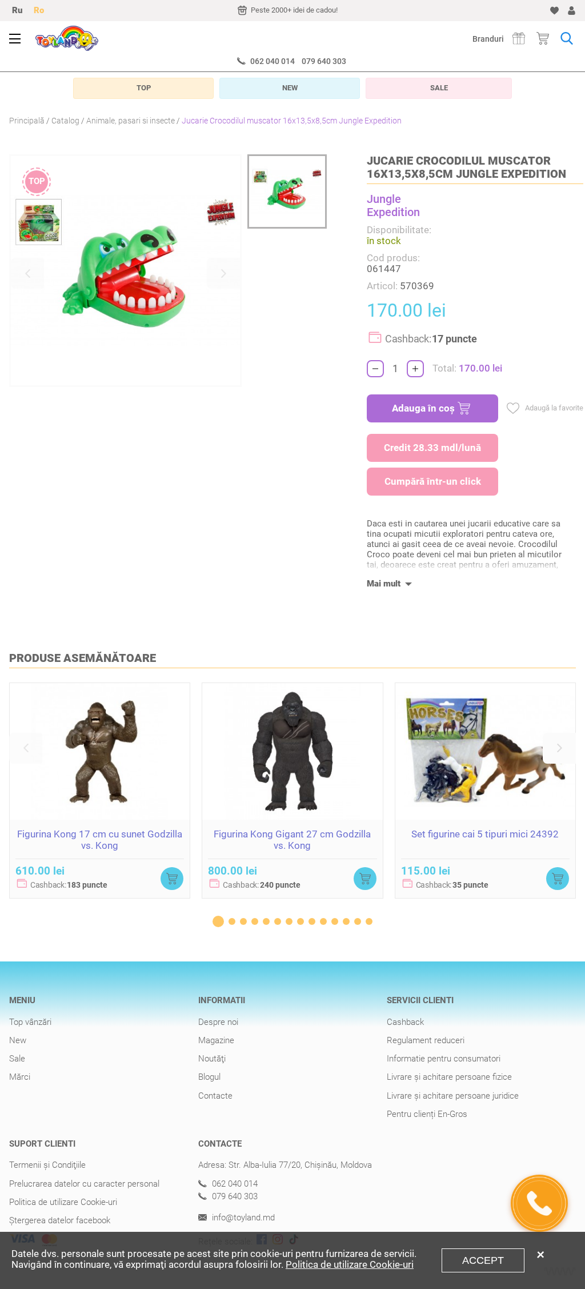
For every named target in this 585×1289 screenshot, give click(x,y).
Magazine (216, 1040)
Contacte (215, 1096)
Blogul (209, 1077)
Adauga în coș (423, 408)
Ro (39, 10)
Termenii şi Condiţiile (47, 1165)
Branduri (488, 38)
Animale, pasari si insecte (130, 120)
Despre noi (218, 1022)
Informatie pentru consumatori (443, 1058)
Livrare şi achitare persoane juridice (453, 1096)
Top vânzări (30, 1022)
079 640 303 (324, 61)
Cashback (405, 1022)
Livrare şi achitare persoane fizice (449, 1077)
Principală (27, 120)
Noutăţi (212, 1058)
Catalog (65, 120)
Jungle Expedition (393, 205)
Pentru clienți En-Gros (427, 1114)
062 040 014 (272, 61)
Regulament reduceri (425, 1040)
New (17, 1040)
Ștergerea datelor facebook (59, 1220)
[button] (27, 273)
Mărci (19, 1077)
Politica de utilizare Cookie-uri (63, 1202)
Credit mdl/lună (432, 447)
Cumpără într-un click (432, 481)
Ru (17, 10)
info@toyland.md (242, 1218)
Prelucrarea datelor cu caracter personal (84, 1184)
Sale (17, 1058)
